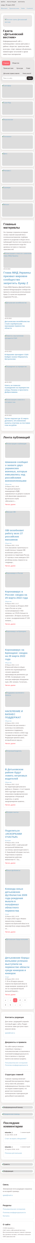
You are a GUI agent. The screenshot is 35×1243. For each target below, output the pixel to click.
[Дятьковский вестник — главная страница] (17, 20)
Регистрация (11, 1)
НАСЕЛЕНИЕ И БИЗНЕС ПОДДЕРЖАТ (14, 714)
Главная (6, 63)
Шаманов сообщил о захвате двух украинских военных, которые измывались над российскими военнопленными (16, 471)
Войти (3, 1)
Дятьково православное (11, 73)
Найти (30, 78)
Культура (20, 68)
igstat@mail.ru (10, 1033)
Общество (15, 63)
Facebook (30, 8)
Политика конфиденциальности (16, 1065)
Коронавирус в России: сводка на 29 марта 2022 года (16, 594)
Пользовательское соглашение (16, 1063)
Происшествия (8, 68)
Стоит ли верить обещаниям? (15, 1138)
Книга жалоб (27, 73)
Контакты (21, 1)
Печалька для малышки (13, 1153)
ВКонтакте (4, 8)
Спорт (28, 68)
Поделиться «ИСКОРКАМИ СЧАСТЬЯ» (13, 833)
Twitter (23, 8)
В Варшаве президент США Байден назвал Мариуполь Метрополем (16, 357)
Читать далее (10, 504)
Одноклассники (14, 8)
